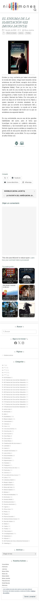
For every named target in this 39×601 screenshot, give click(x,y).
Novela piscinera (9, 502)
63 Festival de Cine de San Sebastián (15, 385)
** (3, 33)
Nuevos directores (9, 504)
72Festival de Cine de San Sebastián (14, 406)
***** (5, 375)
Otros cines (7, 509)
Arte (5, 414)
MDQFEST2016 (8, 485)
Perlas (5, 511)
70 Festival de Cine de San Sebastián (15, 402)
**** (5, 372)
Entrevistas (7, 458)
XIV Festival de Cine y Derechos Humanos (16, 541)
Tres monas (7, 531)
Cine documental (9, 428)
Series (6, 524)
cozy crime (7, 453)
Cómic (6, 448)
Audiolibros (7, 416)
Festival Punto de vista (10, 467)
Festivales (7, 470)
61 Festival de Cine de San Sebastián (15, 380)
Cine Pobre (7, 436)
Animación (7, 411)
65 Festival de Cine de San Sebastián (15, 389)
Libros (21, 33)
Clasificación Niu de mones (12, 443)
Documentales (8, 455)
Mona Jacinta (29, 30)
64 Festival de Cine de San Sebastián (15, 387)
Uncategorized (8, 533)
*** (5, 370)
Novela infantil (8, 499)
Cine (5, 426)
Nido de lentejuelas (9, 494)
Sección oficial (8, 521)
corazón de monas (9, 450)
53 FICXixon (7, 377)
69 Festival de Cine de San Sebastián (15, 399)
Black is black (11, 33)
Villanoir (6, 538)
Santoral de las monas (10, 519)
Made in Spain (8, 482)
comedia (6, 445)
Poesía (6, 514)
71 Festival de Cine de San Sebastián (15, 404)
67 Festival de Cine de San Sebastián (15, 394)
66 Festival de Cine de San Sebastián (15, 392)
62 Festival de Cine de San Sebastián (15, 382)
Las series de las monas (11, 475)
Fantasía (6, 463)
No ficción (7, 497)
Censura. (6, 424)
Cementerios (7, 421)
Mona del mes (8, 487)
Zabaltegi (7, 543)
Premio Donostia (8, 516)
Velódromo (7, 536)
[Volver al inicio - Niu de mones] (19, 6)
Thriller (28, 33)
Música (6, 492)
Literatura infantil (9, 480)
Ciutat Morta (7, 441)
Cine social (7, 438)
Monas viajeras (8, 489)
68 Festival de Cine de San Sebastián (15, 397)
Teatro (6, 526)
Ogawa (6, 507)
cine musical (7, 433)
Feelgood (7, 465)
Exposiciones (8, 460)
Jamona (6, 472)
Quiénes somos (8, 355)
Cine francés (7, 431)
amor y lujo (7, 409)
